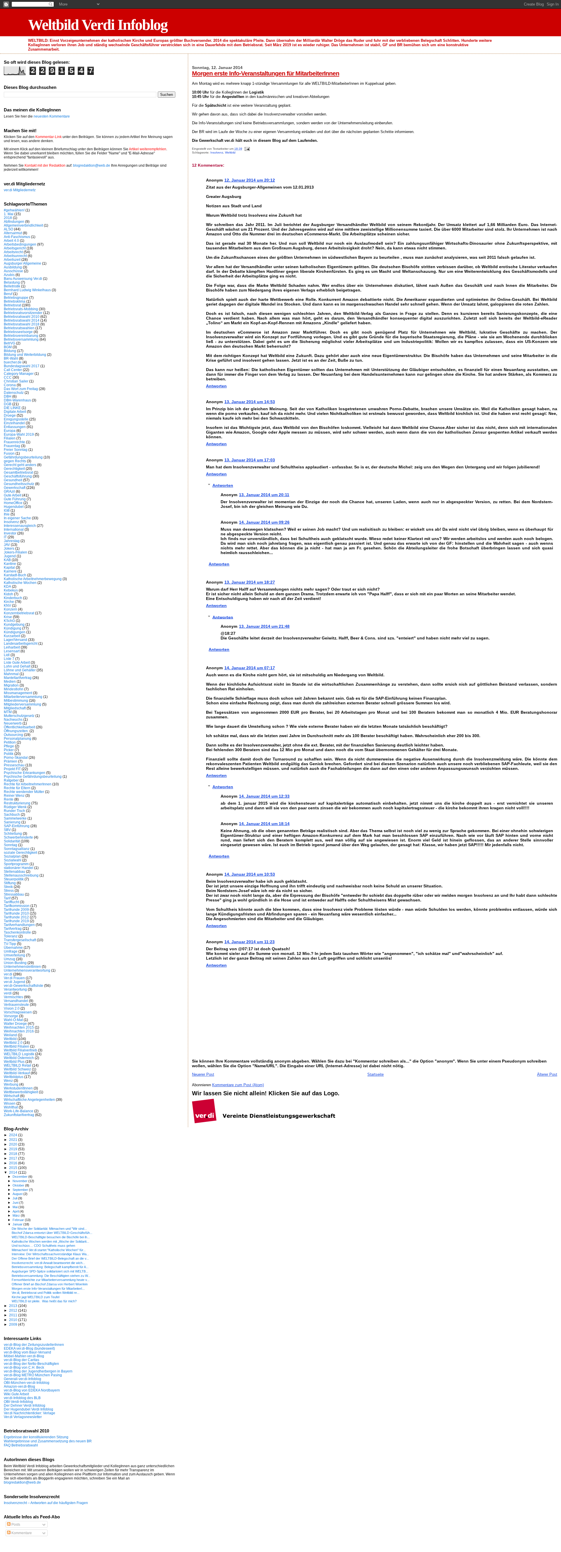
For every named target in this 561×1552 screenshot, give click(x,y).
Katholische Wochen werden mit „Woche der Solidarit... (50, 1241)
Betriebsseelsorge (18, 332)
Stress (9, 890)
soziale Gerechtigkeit (20, 852)
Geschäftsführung (18, 476)
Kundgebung (14, 624)
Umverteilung (14, 955)
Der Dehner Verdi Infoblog (24, 1405)
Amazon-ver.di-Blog (19, 1386)
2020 (13, 1144)
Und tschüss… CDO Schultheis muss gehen (43, 1245)
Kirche (9, 601)
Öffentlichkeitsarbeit (19, 727)
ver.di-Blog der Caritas (21, 1360)
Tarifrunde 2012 (16, 917)
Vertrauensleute (16, 1004)
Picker (9, 750)
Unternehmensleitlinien (22, 966)
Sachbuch (12, 814)
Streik (8, 887)
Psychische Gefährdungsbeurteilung (33, 776)
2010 (13, 1320)
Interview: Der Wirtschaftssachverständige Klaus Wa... (50, 1254)
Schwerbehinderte (18, 837)
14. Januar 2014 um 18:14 (264, 823)
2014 (13, 1172)
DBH (7, 396)
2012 (13, 1310)
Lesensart (12, 651)
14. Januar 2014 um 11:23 (249, 941)
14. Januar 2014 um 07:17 (249, 667)
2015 (13, 1168)
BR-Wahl (11, 358)
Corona (10, 385)
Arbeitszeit (12, 259)
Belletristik (12, 286)
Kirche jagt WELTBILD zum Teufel (35, 1297)
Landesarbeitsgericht (20, 643)
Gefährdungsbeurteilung (23, 457)
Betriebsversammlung (21, 339)
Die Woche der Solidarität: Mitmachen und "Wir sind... (49, 1228)
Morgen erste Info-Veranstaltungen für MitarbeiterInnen (265, 73)
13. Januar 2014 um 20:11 (264, 494)
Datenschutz (14, 392)
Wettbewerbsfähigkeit (21, 1092)
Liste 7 (9, 659)
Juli (15, 1198)
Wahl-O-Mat (13, 1020)
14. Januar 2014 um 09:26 (264, 522)
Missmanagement (18, 693)
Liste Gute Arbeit (17, 662)
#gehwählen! (14, 210)
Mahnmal (11, 674)
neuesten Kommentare (52, 116)
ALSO (8, 229)
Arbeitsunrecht (15, 256)
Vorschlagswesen (18, 1012)
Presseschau (14, 765)
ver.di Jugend (14, 982)
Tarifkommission (17, 906)
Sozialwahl (12, 860)
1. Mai (8, 214)
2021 (13, 1139)
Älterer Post (547, 1074)
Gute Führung (15, 499)
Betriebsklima (14, 301)
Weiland (10, 1035)
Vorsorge (11, 1016)
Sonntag (10, 845)
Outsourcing (13, 735)
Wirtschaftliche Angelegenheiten (29, 1099)
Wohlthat (11, 1107)
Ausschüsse (13, 271)
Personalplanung (17, 738)
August (18, 1194)
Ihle (7, 514)
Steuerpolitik (14, 879)
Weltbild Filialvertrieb (20, 1050)
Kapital (9, 567)
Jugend (10, 556)
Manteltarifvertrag (18, 678)
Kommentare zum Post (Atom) (238, 1085)
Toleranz (11, 936)
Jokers (9, 548)
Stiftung (10, 883)
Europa (9, 430)
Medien (10, 681)
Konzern (10, 609)
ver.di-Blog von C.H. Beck (24, 1367)
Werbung (11, 1084)
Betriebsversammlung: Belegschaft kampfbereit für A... (50, 1267)
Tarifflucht (11, 902)
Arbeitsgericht (15, 248)
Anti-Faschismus (17, 237)
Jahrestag (12, 541)
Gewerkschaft (14, 487)
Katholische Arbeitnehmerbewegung (33, 579)
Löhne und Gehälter (20, 670)
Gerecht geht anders (20, 465)
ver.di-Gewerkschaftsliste (23, 985)
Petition (10, 742)
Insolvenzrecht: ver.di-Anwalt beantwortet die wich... (48, 1263)
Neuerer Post (203, 1074)
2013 (13, 1306)
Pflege (9, 746)
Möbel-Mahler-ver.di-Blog (24, 1356)
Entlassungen (15, 427)
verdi (8, 993)
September (21, 1189)
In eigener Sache (17, 518)
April (16, 1211)
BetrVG (9, 343)
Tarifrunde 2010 (16, 913)
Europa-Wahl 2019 (19, 434)
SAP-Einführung (17, 826)
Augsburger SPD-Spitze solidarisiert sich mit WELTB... (50, 1271)
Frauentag (12, 446)
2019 (13, 1149)
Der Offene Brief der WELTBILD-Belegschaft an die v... (50, 1258)
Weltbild (230, 152)
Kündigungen (14, 632)
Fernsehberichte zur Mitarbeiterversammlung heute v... (50, 1280)
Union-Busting (15, 963)
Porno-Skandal (16, 757)
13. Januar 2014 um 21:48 (264, 626)
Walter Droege (15, 1023)
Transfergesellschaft (20, 940)
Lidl (7, 655)
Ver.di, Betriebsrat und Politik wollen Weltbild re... (45, 1292)
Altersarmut (13, 233)
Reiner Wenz (14, 795)
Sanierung (12, 822)
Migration (11, 685)
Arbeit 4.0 (11, 240)
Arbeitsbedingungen (20, 244)
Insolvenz (216, 152)
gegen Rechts (15, 461)
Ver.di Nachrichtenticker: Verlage (29, 1413)
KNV (7, 605)
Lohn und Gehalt (17, 666)
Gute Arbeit (12, 495)
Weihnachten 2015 (19, 1027)
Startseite (375, 1074)
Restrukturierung (17, 803)
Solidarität (12, 841)
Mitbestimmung (16, 700)
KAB (7, 560)
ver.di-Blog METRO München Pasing (33, 1375)
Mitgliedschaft (15, 708)
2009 (13, 1324)
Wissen (9, 1103)
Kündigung (12, 628)
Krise (8, 617)
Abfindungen (14, 221)
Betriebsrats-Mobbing (21, 309)
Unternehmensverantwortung (27, 970)
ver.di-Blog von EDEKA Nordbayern (32, 1390)
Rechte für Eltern (17, 788)
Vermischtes (13, 997)
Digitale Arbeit (15, 411)
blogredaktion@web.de (91, 165)
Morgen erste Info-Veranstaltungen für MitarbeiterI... (48, 1288)
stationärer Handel (18, 868)
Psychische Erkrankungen (24, 773)
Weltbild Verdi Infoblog (97, 24)
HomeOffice (13, 503)
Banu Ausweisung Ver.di (23, 278)
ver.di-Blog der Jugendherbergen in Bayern (38, 1371)
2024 (13, 1135)
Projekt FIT (12, 769)
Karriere (10, 571)
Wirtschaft (11, 1096)
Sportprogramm (16, 864)
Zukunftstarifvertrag (19, 1115)
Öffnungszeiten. (16, 731)
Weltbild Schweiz (17, 1069)
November (20, 1181)
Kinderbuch (13, 598)
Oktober (19, 1185)
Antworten (216, 386)
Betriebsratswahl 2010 (21, 316)
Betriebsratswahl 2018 (21, 324)
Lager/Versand (15, 640)
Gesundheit (13, 480)
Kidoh (8, 594)
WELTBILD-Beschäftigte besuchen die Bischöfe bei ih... (51, 1237)
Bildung (10, 351)
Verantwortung (15, 989)
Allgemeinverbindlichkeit (23, 225)
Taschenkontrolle (17, 932)
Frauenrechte (14, 442)
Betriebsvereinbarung (21, 335)
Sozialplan (12, 856)
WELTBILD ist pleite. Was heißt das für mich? (44, 1301)
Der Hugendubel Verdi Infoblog (28, 1409)
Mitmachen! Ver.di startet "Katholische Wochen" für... (49, 1250)
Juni (16, 1202)
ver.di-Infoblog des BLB (22, 1398)
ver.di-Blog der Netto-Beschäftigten (31, 1363)
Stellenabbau (14, 871)
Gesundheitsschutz (19, 484)
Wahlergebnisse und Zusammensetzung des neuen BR (48, 1441)
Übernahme (13, 947)
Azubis (9, 275)
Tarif (7, 898)
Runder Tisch (14, 811)
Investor (10, 533)
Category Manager (19, 373)
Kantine (10, 563)
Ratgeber (11, 780)
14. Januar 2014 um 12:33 (264, 796)
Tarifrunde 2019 (16, 921)
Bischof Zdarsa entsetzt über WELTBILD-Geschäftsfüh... (52, 1232)
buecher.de (13, 362)
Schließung (13, 833)
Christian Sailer (16, 381)
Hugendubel (14, 506)
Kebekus (11, 590)
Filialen (9, 438)
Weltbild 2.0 (13, 1042)
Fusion (9, 453)
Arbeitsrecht (13, 252)
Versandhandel (16, 1001)
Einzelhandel (14, 423)
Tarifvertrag (13, 928)
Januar (18, 1224)
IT (5, 537)
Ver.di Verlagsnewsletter (23, 1417)
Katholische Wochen (20, 582)
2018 (8, 218)
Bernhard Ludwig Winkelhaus (27, 290)
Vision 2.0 (12, 1008)
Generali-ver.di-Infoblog (22, 1379)
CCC (8, 377)
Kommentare (21, 1533)
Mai (15, 1207)
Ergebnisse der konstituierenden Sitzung (36, 1437)
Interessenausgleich (20, 525)
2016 (13, 1163)
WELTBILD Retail (17, 1065)
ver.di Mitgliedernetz (20, 190)
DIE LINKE (12, 408)
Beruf (8, 294)
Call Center (13, 370)
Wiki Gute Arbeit (16, 1394)
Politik (8, 754)
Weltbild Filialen (16, 1046)
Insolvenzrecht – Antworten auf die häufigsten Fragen (46, 1503)
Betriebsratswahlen (19, 328)
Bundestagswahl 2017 (21, 366)
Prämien (10, 761)
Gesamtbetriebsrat (18, 472)
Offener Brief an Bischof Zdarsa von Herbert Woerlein (50, 1284)
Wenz (8, 1080)
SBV (7, 830)
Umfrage (11, 951)
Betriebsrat (12, 305)
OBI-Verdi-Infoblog (18, 1401)
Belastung (12, 282)
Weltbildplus (13, 1077)
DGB (7, 404)
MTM (8, 712)
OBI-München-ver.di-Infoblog (26, 1382)
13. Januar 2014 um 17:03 (249, 460)
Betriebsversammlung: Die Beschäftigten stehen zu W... (51, 1275)
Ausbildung (13, 267)
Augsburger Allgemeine (22, 263)
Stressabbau (14, 894)
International (14, 529)
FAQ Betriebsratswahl (21, 1445)
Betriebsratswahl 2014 (21, 320)
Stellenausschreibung (21, 875)
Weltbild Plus (14, 1061)
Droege (10, 415)
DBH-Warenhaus (17, 400)
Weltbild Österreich (19, 1058)
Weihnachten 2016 (19, 1031)
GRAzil (9, 491)
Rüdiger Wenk (15, 807)
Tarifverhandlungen (19, 925)
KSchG (9, 620)
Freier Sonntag (15, 449)
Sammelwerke (15, 818)
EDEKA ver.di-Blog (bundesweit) (29, 1348)
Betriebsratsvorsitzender (23, 313)
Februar (19, 1220)
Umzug (9, 959)
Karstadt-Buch (15, 575)
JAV (7, 544)
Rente (8, 799)
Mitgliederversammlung (22, 704)
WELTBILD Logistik (19, 1054)
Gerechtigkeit (14, 468)
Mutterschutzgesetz (19, 716)
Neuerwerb (13, 723)
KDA (7, 586)
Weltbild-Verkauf (17, 1073)
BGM (8, 347)
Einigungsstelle (16, 419)
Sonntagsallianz (17, 849)
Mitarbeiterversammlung (23, 697)
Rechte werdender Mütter (24, 792)
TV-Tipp (10, 944)
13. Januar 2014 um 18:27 (249, 582)
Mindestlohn (13, 689)
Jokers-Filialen (15, 552)
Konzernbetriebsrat (19, 613)
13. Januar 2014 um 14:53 (249, 401)
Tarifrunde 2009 (16, 909)
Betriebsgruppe (16, 297)
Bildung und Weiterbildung (25, 354)
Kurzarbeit (12, 636)
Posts (15, 1524)
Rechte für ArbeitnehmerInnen (27, 784)
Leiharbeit (12, 647)
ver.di (8, 974)
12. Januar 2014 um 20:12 (249, 180)
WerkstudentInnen (18, 1088)
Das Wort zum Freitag (21, 389)
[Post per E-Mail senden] (246, 148)
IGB (7, 510)
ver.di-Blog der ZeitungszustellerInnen (34, 1344)
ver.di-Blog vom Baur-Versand (27, 1352)
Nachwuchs (13, 719)
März (17, 1215)
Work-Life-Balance (18, 1111)
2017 (13, 1158)
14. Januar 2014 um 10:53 (249, 874)
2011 (13, 1315)
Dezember (20, 1176)
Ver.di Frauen (14, 978)
